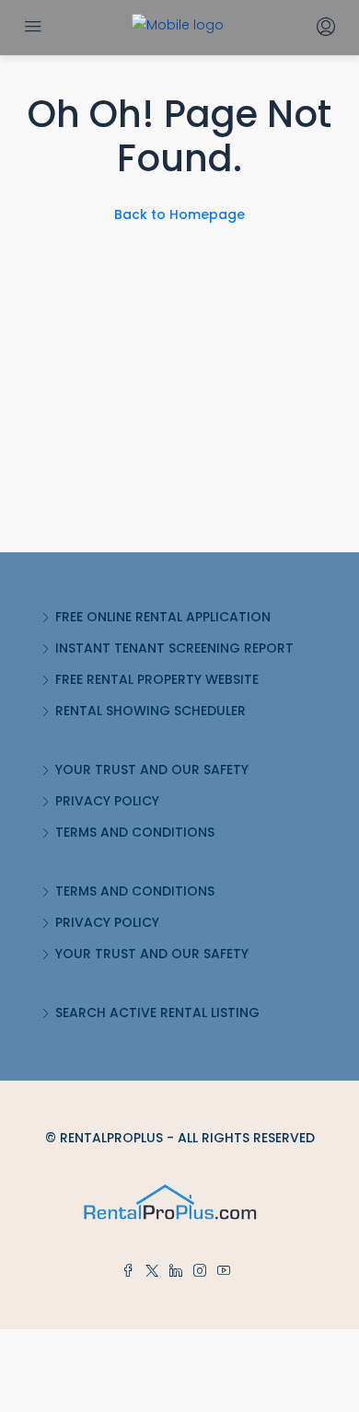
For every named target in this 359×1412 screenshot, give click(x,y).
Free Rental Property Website (157, 679)
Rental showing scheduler (150, 710)
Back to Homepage (179, 214)
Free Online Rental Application (163, 617)
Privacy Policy (107, 801)
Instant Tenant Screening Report (174, 648)
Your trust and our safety (152, 769)
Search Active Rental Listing (157, 1012)
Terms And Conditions (134, 832)
